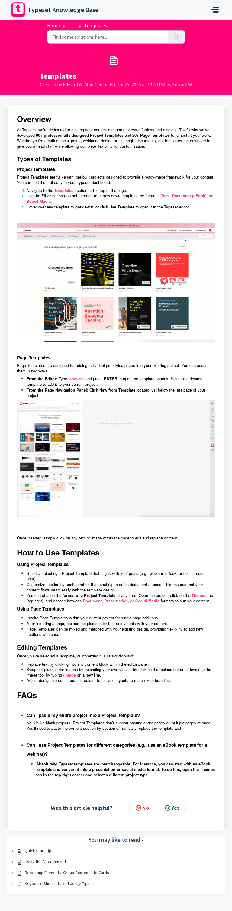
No (145, 807)
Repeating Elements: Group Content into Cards (67, 872)
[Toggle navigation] (215, 9)
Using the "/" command (45, 861)
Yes (175, 807)
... (72, 25)
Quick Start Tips (39, 851)
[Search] (176, 37)
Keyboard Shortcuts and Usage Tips (57, 883)
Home (53, 25)
